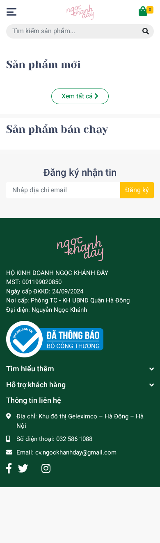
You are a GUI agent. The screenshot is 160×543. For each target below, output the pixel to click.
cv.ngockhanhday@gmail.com (76, 452)
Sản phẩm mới (43, 64)
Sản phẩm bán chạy (57, 129)
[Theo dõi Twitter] (23, 469)
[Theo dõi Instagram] (45, 469)
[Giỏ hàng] (144, 12)
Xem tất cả (78, 96)
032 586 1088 (74, 439)
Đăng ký (137, 190)
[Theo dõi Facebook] (8, 469)
